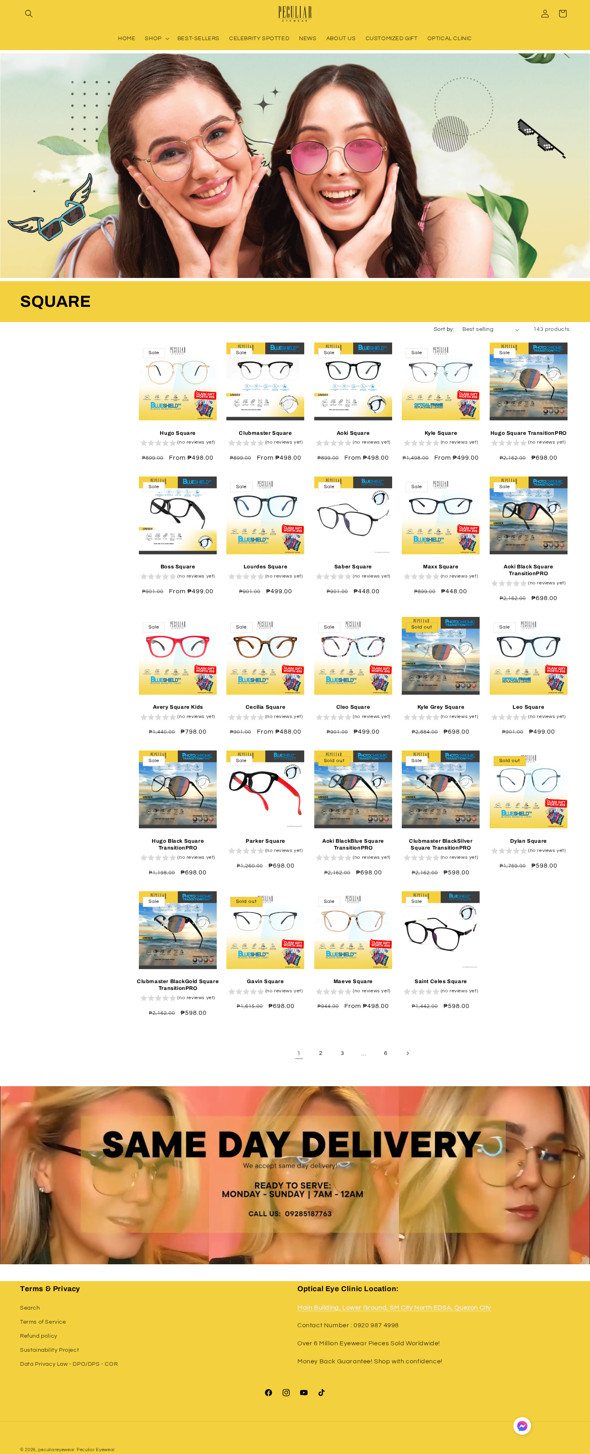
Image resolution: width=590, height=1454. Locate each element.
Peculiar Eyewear (96, 1450)
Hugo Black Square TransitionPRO (178, 844)
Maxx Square (441, 567)
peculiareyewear (56, 1450)
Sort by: (444, 329)
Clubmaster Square (265, 433)
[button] (29, 13)
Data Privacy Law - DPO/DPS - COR (69, 1364)
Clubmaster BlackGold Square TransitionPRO (178, 985)
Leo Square (528, 707)
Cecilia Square (265, 707)
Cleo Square (353, 707)
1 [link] (299, 1053)
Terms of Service (43, 1322)
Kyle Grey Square (441, 707)
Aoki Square (353, 433)
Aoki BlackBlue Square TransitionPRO (353, 844)
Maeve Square (353, 981)
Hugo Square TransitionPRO (528, 433)
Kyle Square (441, 433)
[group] (177, 443)
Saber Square (353, 567)
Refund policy (38, 1336)
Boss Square (178, 567)
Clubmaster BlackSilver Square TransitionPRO (440, 844)
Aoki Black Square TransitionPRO (528, 570)
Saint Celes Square (441, 981)
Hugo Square (178, 433)
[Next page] (407, 1053)
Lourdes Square (265, 567)
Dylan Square (528, 841)
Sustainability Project (49, 1350)
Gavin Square (265, 981)
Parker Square (265, 841)
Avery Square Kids (178, 707)
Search (30, 1308)
